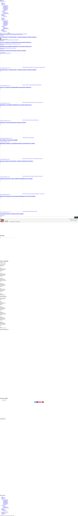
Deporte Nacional (5, 12)
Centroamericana (5, 6)
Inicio (2, 2)
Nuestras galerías (2, 33)
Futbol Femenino (5, 8)
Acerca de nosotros (4, 513)
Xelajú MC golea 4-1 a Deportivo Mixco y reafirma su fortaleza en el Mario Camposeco (11, 34)
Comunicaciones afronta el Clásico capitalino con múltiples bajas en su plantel (32, 176)
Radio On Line (3, 509)
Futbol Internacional (5, 7)
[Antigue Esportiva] (2, 1)
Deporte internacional (6, 13)
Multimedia (10, 33)
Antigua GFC (3, 3)
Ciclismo (4, 27)
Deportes (3, 11)
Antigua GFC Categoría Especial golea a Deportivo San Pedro (13, 50)
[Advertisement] (24, 228)
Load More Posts (2, 215)
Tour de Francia (14, 33)
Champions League (6, 33)
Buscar (1, 216)
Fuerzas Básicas (18, 33)
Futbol (2, 4)
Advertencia (3, 512)
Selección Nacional (5, 5)
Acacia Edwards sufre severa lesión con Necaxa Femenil (30, 211)
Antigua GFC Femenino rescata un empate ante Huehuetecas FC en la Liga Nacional (33, 193)
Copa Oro (4, 10)
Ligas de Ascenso (5, 24)
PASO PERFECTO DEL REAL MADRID (28, 137)
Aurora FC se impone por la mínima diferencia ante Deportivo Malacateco (9, 39)
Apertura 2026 (5, 16)
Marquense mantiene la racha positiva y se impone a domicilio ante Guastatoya (33, 158)
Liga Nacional (3, 19)
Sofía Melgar (5, 85)
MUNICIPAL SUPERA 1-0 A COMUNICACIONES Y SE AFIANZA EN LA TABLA (17, 143)
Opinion (3, 14)
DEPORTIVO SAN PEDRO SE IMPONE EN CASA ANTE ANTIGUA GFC (16, 46)
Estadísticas (3, 15)
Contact (3, 514)
